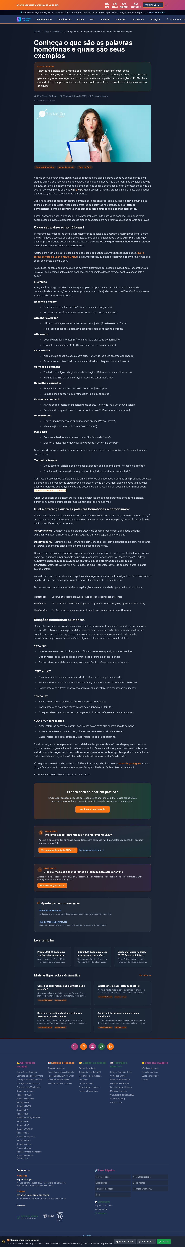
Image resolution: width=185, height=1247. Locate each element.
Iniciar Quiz (90, 640)
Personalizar (148, 1241)
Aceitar (166, 1241)
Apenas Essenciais (125, 1241)
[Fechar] (122, 601)
